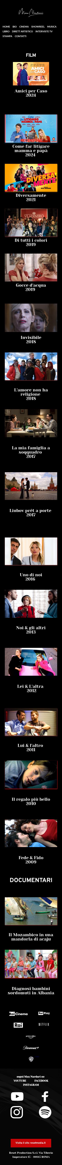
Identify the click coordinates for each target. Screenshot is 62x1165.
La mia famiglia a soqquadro (31, 450)
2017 (30, 514)
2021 (31, 199)
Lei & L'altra (31, 686)
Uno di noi (31, 574)
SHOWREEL (38, 26)
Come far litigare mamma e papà (31, 148)
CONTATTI (20, 36)
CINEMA (24, 26)
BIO (15, 26)
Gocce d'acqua (31, 285)
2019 (31, 244)
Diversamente (31, 195)
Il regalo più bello (31, 799)
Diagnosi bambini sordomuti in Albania (31, 990)
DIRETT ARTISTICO (22, 31)
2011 (31, 749)
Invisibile (31, 337)
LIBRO (6, 31)
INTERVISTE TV (44, 31)
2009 (31, 862)
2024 (31, 95)
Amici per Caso (31, 90)
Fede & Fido (31, 857)
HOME (6, 26)
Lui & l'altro (31, 745)
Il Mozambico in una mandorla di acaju (31, 937)
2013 (31, 632)
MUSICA (51, 26)
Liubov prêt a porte (31, 510)
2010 (31, 803)
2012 (31, 690)
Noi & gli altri (31, 627)
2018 (31, 341)
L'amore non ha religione (31, 392)
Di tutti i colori (31, 240)
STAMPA (7, 36)
